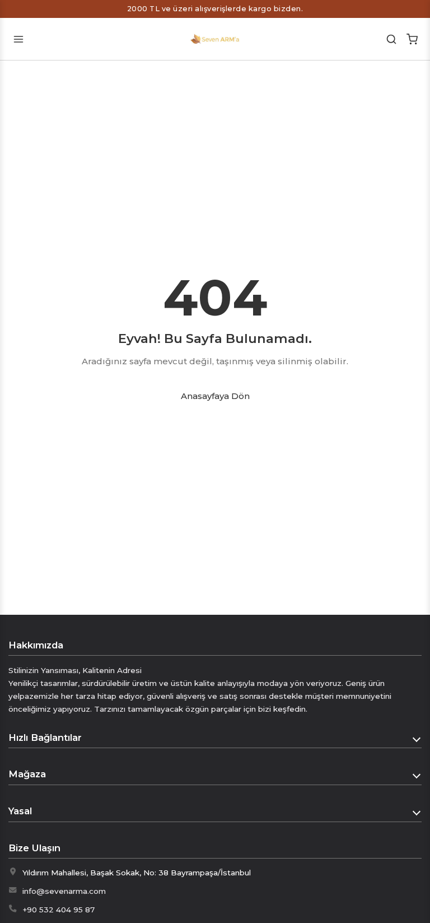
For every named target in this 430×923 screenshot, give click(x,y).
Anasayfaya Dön (215, 396)
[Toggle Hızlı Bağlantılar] (417, 738)
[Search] (392, 39)
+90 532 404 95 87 (58, 909)
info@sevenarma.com (64, 891)
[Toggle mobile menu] (18, 39)
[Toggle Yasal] (417, 811)
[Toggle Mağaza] (417, 774)
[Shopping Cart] (412, 39)
